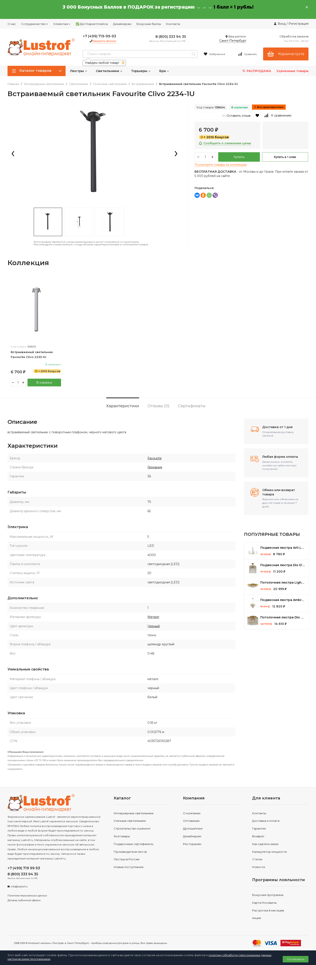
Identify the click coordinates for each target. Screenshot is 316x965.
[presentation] (13, 154)
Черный (153, 626)
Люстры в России (126, 859)
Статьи (257, 859)
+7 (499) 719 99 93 (24, 868)
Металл (153, 617)
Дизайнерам (122, 24)
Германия (154, 467)
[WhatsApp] (209, 195)
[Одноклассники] (203, 195)
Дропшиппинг (193, 828)
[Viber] (215, 195)
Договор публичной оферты (24, 900)
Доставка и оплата (265, 820)
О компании (191, 813)
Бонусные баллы (149, 24)
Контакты (173, 24)
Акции (256, 918)
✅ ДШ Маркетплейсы (92, 24)
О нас (12, 24)
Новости (258, 867)
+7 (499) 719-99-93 (99, 36)
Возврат (258, 836)
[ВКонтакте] (197, 195)
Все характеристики (270, 107)
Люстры (77, 71)
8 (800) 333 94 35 (170, 37)
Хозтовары (122, 836)
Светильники (108, 71)
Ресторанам (192, 844)
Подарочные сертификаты (133, 844)
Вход (282, 24)
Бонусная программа (267, 895)
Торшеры (139, 71)
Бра (163, 71)
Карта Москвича (264, 902)
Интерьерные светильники (44, 84)
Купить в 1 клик (285, 157)
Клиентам (61, 24)
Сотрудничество (33, 24)
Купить (239, 157)
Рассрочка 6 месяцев (268, 910)
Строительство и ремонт (132, 828)
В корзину (44, 382)
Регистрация (298, 24)
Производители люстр (130, 851)
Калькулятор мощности (269, 851)
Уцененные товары (292, 71)
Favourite (154, 458)
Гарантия (259, 828)
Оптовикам (191, 820)
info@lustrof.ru (19, 886)
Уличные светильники (130, 820)
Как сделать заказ (265, 844)
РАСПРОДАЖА (258, 71)
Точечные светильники (110, 84)
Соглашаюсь (295, 959)
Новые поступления (128, 867)
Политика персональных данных (27, 895)
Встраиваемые (143, 84)
